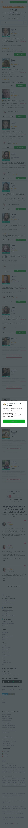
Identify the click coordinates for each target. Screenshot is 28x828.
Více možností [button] (14, 425)
